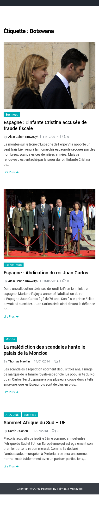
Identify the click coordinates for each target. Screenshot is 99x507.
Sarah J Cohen (18, 431)
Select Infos (14, 265)
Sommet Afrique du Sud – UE (35, 422)
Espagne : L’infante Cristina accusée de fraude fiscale (45, 125)
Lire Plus (9, 172)
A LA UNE (12, 415)
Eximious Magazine (69, 489)
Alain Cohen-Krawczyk (23, 137)
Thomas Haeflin (19, 361)
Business (12, 114)
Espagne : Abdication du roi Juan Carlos (46, 273)
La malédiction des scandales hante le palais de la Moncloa (44, 350)
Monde (10, 339)
